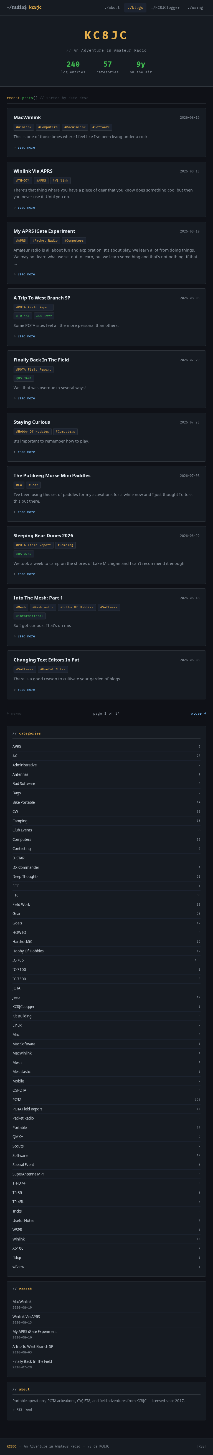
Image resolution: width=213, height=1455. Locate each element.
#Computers (48, 127)
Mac (15, 1034)
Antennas (20, 774)
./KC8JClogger (165, 8)
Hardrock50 (22, 941)
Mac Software (23, 1043)
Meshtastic (21, 1071)
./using (195, 8)
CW (15, 811)
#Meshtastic (43, 607)
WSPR (17, 1229)
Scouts (18, 1146)
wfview (18, 1266)
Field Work (21, 904)
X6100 (18, 1248)
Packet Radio (23, 1118)
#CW (19, 485)
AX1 (15, 755)
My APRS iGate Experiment (44, 231)
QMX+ (17, 1136)
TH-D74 (19, 1183)
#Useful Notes (52, 669)
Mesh (17, 1062)
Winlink (18, 1239)
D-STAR (18, 858)
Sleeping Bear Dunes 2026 (43, 535)
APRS (16, 746)
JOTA (16, 988)
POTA (16, 1099)
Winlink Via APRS (33, 171)
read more (26, 148)
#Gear (33, 485)
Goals (17, 923)
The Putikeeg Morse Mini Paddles (52, 475)
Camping (19, 820)
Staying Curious (32, 422)
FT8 (15, 895)
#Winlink (24, 127)
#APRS (41, 180)
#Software (101, 127)
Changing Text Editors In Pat (46, 660)
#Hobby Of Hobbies (32, 431)
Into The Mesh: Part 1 (38, 598)
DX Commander (25, 867)
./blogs (135, 8)
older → (198, 713)
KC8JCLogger (23, 1006)
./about (112, 8)
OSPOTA (19, 1090)
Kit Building (22, 1016)
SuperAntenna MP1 (28, 1174)
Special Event (23, 1164)
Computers (21, 839)
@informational (29, 616)
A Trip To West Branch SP (42, 297)
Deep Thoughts (25, 876)
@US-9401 (24, 378)
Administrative (24, 765)
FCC (15, 885)
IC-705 (18, 960)
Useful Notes (23, 1220)
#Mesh (21, 607)
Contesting (21, 848)
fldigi (16, 1257)
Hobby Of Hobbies (28, 951)
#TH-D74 (23, 180)
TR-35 (17, 1192)
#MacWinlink (75, 127)
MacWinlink (27, 117)
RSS (201, 1446)
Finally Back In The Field (41, 359)
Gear (16, 913)
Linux (17, 1025)
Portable (19, 1127)
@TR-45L (23, 316)
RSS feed (24, 1410)
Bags (16, 792)
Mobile (18, 1081)
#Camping (65, 545)
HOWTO (19, 932)
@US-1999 (44, 316)
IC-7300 (19, 978)
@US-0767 (24, 554)
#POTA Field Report (33, 307)
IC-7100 (19, 969)
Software (19, 1155)
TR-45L (18, 1201)
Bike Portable (23, 802)
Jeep (16, 997)
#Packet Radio (45, 240)
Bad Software (23, 783)
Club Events (22, 830)
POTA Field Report (27, 1109)
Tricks (17, 1211)
